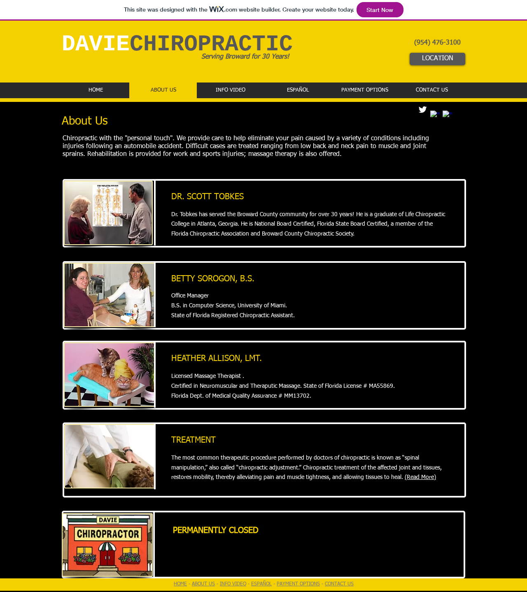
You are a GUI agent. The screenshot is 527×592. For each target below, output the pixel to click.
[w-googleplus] (447, 115)
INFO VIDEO (233, 584)
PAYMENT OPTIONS (298, 584)
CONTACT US (339, 584)
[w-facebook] (435, 115)
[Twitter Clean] (422, 109)
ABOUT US (203, 584)
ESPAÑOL (261, 584)
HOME (180, 584)
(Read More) (420, 477)
